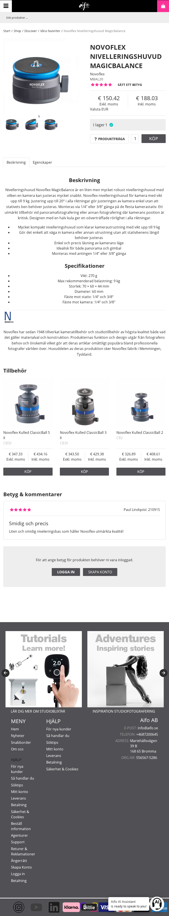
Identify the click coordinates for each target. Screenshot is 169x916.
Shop (17, 31)
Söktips (17, 785)
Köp (153, 138)
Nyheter (17, 735)
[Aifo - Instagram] (14, 907)
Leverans (18, 798)
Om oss (17, 749)
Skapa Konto (21, 867)
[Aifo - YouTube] (32, 907)
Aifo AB (149, 720)
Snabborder (21, 742)
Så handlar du (22, 778)
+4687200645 (147, 734)
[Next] (163, 673)
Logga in (66, 572)
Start (6, 31)
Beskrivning (16, 162)
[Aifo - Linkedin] (49, 907)
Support (18, 842)
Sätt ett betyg (130, 85)
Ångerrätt (19, 860)
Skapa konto (100, 572)
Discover (30, 31)
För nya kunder (58, 729)
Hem (15, 729)
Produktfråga (111, 139)
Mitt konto (19, 791)
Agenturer (19, 835)
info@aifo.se (148, 728)
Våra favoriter (50, 31)
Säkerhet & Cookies (62, 769)
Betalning (19, 804)
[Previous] (5, 673)
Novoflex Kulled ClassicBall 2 (139, 432)
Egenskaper (42, 162)
